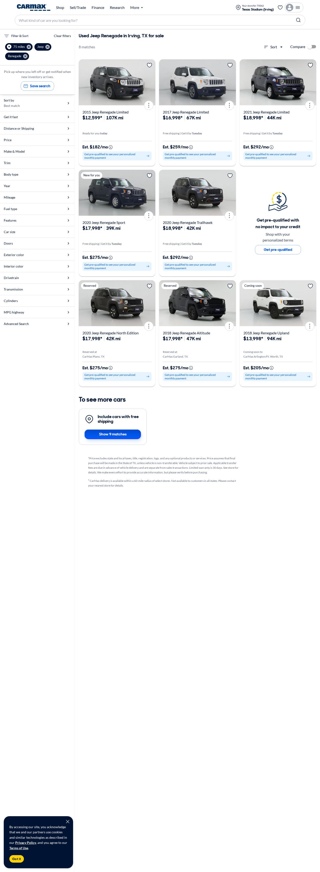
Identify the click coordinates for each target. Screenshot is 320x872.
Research (117, 7)
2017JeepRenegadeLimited (186, 112)
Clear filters (62, 36)
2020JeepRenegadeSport (103, 222)
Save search (40, 85)
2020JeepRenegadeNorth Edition (110, 333)
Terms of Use (18, 848)
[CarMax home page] (33, 7)
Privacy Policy (25, 843)
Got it (16, 859)
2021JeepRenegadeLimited (266, 112)
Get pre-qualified (278, 249)
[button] (19, 47)
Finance (98, 7)
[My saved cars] (280, 7)
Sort (273, 47)
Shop (60, 7)
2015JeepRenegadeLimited (105, 112)
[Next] (150, 82)
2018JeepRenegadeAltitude (186, 333)
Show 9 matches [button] (113, 434)
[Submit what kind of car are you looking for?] (298, 20)
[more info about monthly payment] (110, 147)
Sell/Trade (78, 7)
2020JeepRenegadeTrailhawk (187, 222)
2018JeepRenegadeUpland (266, 333)
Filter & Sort (19, 36)
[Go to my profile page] (294, 7)
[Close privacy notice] (67, 821)
